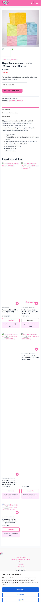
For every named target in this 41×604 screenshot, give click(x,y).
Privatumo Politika (20, 557)
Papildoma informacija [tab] (9, 113)
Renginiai (20, 564)
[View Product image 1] (6, 52)
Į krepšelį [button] (11, 320)
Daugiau (30, 320)
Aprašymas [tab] (6, 109)
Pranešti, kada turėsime (12, 91)
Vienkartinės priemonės (9, 60)
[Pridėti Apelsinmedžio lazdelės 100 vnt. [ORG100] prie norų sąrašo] (17, 303)
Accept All (20, 589)
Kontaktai (20, 566)
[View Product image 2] (16, 52)
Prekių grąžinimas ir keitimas (20, 559)
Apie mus (21, 562)
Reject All (20, 600)
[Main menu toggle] (37, 3)
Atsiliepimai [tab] (6, 116)
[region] (20, 587)
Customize (20, 594)
